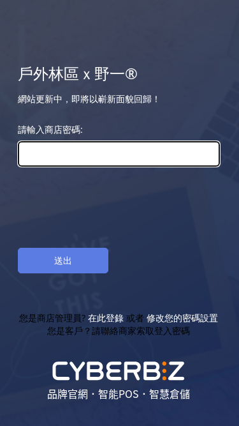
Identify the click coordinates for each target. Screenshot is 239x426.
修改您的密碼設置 (183, 318)
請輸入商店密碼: (50, 129)
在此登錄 (106, 318)
